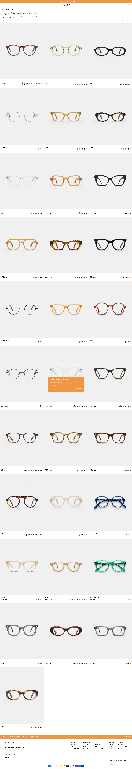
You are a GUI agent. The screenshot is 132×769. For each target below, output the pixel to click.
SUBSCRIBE (77, 389)
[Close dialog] (83, 378)
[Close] (128, 757)
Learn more (112, 761)
